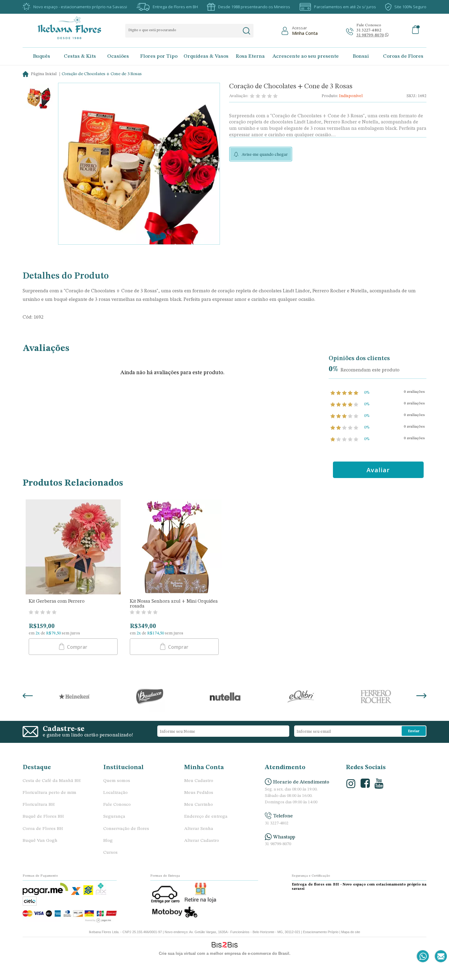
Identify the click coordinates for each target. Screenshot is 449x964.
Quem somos (116, 781)
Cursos (110, 852)
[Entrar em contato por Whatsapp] (423, 956)
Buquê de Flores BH (43, 816)
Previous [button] (28, 696)
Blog (108, 840)
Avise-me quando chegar (265, 154)
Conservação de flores (126, 829)
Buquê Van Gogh (40, 840)
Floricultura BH (39, 804)
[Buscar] (246, 31)
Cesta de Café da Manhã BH (52, 781)
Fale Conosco (117, 804)
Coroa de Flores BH (43, 829)
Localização (115, 793)
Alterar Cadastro (201, 840)
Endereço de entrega (206, 816)
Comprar (76, 647)
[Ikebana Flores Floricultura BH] (74, 27)
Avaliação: (238, 96)
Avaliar (378, 470)
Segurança (114, 816)
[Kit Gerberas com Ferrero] (73, 547)
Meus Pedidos (198, 793)
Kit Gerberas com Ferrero (57, 601)
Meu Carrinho (198, 804)
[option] (38, 97)
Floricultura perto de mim (49, 793)
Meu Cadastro (198, 781)
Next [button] (421, 696)
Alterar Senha (198, 829)
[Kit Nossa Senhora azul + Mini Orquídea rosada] (174, 547)
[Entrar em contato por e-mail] (440, 956)
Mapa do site (350, 932)
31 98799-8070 (278, 844)
